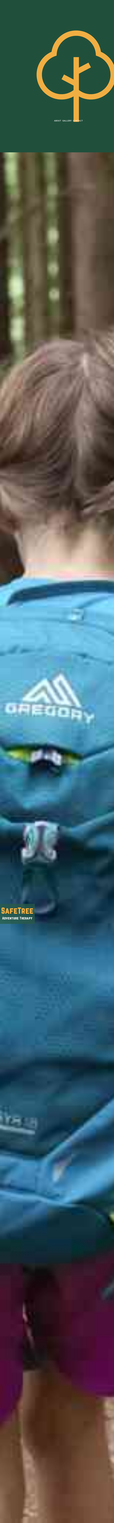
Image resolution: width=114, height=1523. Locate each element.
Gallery (67, 121)
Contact (78, 121)
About (57, 121)
